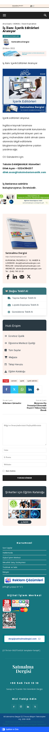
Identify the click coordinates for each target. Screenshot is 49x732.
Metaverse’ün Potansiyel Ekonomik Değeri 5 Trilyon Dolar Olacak (36, 407)
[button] (4, 15)
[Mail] (21, 276)
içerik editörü (32, 381)
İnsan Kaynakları (29, 24)
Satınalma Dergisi (20, 42)
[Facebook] (8, 276)
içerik (22, 381)
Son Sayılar (7, 548)
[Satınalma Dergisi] (24, 6)
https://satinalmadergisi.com (15, 257)
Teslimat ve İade (10, 567)
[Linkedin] (15, 277)
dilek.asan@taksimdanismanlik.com (24, 172)
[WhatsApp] (22, 389)
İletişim (6, 572)
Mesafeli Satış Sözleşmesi (14, 562)
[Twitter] (28, 277)
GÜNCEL (16, 24)
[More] (38, 389)
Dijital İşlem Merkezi (12, 557)
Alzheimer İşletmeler (12, 403)
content (14, 381)
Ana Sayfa (7, 24)
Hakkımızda (8, 552)
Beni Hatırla (10, 471)
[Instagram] (21, 706)
